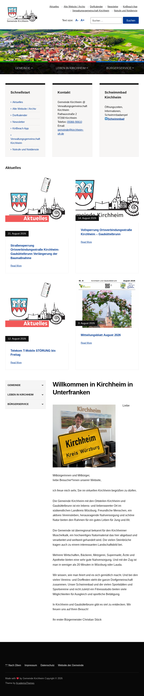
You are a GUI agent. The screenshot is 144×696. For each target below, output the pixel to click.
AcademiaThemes (25, 683)
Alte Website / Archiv (74, 6)
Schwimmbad (116, 118)
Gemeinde (22, 68)
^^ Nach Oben (13, 665)
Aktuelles (54, 6)
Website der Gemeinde (71, 665)
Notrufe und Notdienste (125, 10)
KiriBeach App (130, 6)
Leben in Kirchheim (71, 68)
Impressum (31, 665)
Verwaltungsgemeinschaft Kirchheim (90, 10)
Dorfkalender (96, 6)
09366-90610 (74, 121)
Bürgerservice (118, 68)
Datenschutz (47, 665)
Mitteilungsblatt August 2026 (101, 335)
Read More (16, 265)
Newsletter (112, 6)
